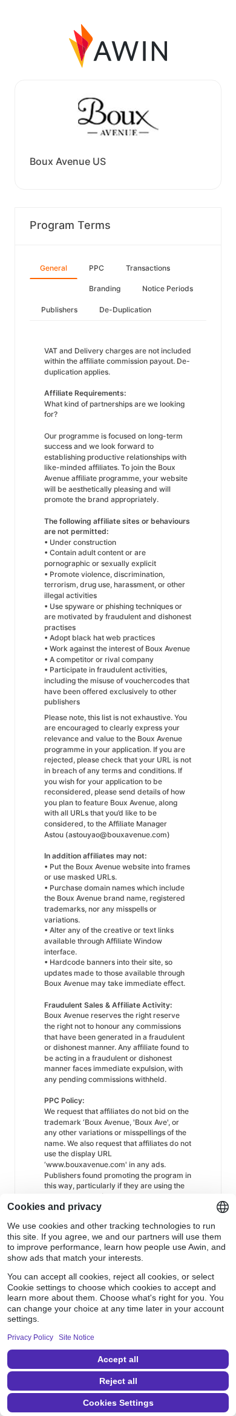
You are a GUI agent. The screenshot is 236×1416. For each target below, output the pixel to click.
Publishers (59, 309)
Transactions (148, 267)
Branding (104, 288)
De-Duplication (125, 309)
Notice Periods (167, 288)
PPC (96, 267)
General (53, 267)
